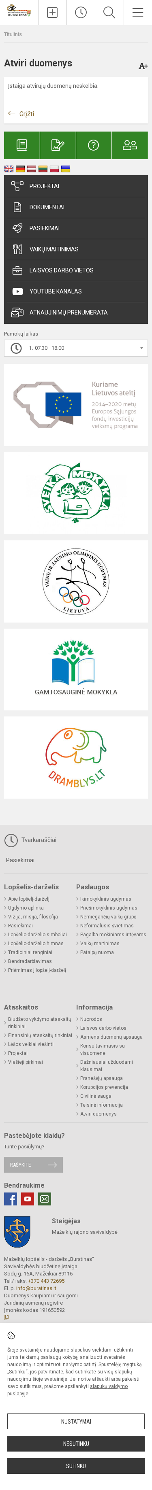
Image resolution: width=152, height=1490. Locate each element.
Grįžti (26, 114)
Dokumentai (47, 207)
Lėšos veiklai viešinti (31, 1044)
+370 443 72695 (46, 1281)
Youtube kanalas (56, 291)
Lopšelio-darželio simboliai (37, 934)
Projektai (44, 186)
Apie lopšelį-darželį (28, 899)
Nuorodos (91, 1019)
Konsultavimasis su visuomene (102, 1049)
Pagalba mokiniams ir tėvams (113, 934)
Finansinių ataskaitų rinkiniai (40, 1035)
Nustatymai (76, 1421)
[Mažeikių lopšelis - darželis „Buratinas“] (19, 10)
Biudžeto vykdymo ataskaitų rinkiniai (39, 1022)
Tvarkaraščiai (38, 840)
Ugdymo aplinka (26, 908)
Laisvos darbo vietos (62, 270)
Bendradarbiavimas (30, 961)
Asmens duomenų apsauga (111, 1037)
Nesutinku (76, 1444)
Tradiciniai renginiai (30, 952)
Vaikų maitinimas (54, 249)
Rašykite (20, 1165)
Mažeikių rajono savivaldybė (85, 1232)
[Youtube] (27, 1198)
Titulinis (13, 34)
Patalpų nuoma (97, 952)
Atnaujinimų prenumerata (69, 312)
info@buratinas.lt (36, 1288)
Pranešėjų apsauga (101, 1078)
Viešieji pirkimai (25, 1062)
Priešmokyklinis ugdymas (108, 908)
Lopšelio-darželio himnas (36, 943)
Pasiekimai (45, 228)
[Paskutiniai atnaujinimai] (81, 12)
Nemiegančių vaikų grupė (108, 917)
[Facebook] (10, 1198)
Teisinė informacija (101, 1105)
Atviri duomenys (98, 1114)
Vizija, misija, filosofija (33, 917)
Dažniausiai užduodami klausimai (106, 1065)
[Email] (44, 1198)
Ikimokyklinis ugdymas (105, 899)
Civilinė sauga (95, 1096)
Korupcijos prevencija (104, 1087)
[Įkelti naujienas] (52, 12)
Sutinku (76, 1466)
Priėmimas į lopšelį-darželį (37, 970)
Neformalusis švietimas (107, 926)
